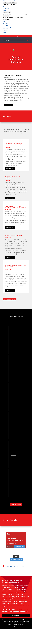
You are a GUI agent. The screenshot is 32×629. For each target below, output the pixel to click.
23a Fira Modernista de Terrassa (14, 235)
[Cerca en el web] (26, 14)
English (5, 10)
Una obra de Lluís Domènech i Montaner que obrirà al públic (13, 144)
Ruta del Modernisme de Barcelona (14, 566)
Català (10, 2)
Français (22, 36)
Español (13, 36)
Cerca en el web (7, 14)
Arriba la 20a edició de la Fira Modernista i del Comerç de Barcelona (15, 206)
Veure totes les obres (16, 504)
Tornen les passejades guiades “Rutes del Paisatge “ (15, 266)
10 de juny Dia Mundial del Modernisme (12, 177)
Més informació (8, 105)
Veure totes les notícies (9, 299)
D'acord (11, 626)
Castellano (6, 8)
